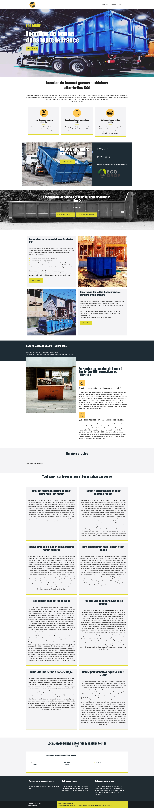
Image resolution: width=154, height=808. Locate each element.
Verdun (66, 764)
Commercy (98, 762)
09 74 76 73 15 (103, 157)
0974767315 (105, 4)
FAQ (120, 4)
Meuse (35, 764)
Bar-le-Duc (67, 762)
